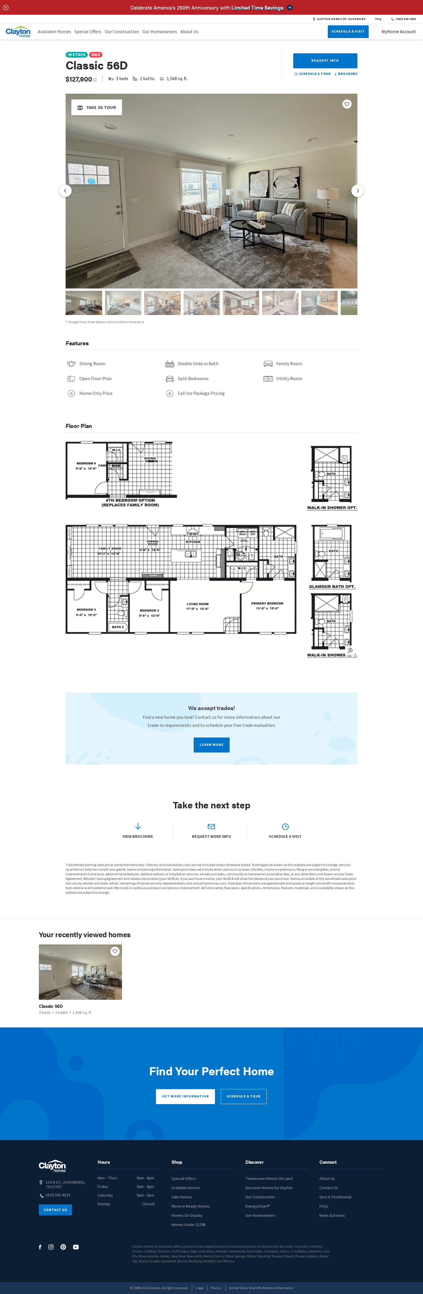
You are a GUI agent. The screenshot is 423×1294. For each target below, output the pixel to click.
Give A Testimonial (335, 1197)
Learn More (212, 744)
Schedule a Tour (244, 1096)
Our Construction (122, 32)
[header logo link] (18, 31)
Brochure (347, 74)
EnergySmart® (257, 1206)
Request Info (325, 60)
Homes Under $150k (189, 1225)
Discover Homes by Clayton (269, 1188)
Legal (200, 1288)
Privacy (216, 1288)
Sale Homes (182, 1197)
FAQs (323, 1206)
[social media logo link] (40, 1247)
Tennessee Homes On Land (269, 1179)
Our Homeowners (159, 32)
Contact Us (55, 1210)
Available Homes (54, 32)
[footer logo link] (52, 1166)
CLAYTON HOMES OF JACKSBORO (341, 19)
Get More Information (185, 1096)
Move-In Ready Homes (191, 1206)
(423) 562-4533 (406, 19)
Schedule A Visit (348, 31)
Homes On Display (187, 1215)
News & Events (332, 1215)
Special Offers (88, 32)
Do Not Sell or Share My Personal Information (261, 1288)
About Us (189, 32)
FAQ (378, 19)
